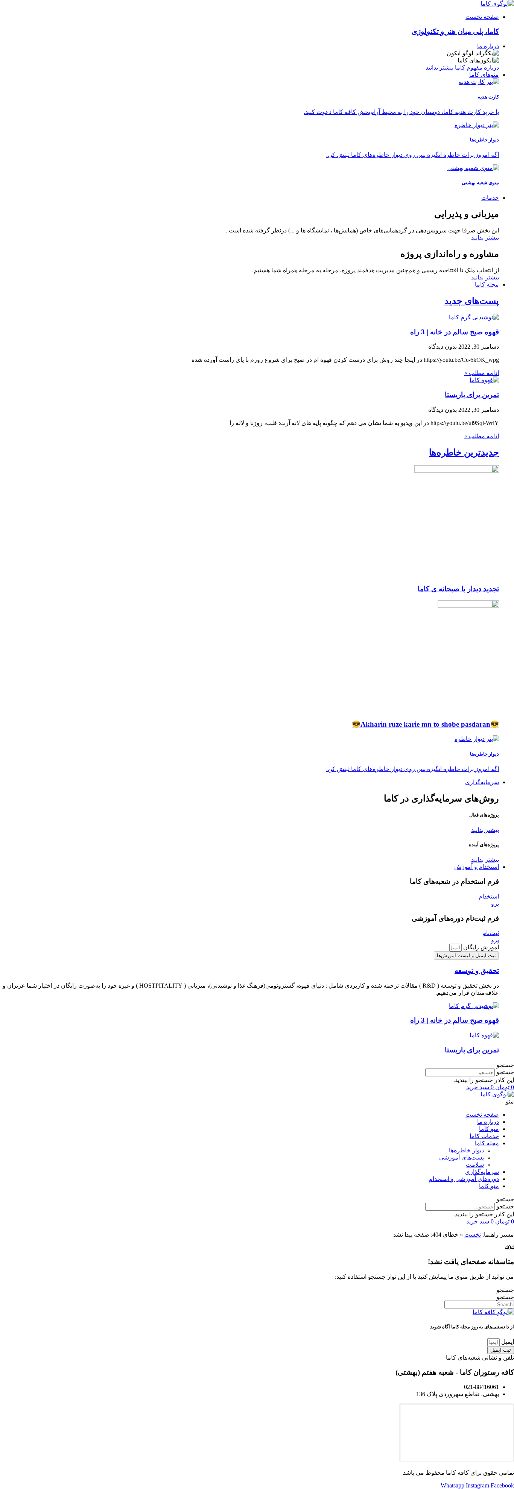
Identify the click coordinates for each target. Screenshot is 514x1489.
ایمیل (507, 1342)
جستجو (505, 1072)
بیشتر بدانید (485, 237)
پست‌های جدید (471, 301)
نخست (472, 1234)
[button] (257, 1065)
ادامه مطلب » (481, 373)
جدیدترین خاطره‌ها (464, 452)
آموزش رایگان (480, 947)
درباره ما (488, 1122)
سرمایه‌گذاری (482, 1172)
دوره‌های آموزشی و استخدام (464, 1179)
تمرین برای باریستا (472, 395)
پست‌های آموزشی (461, 1157)
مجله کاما (487, 1143)
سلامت (475, 1164)
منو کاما (489, 1129)
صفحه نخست (482, 1114)
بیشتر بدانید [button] (485, 830)
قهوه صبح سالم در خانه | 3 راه (454, 332)
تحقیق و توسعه (477, 970)
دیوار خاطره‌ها (466, 1150)
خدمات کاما (484, 1136)
